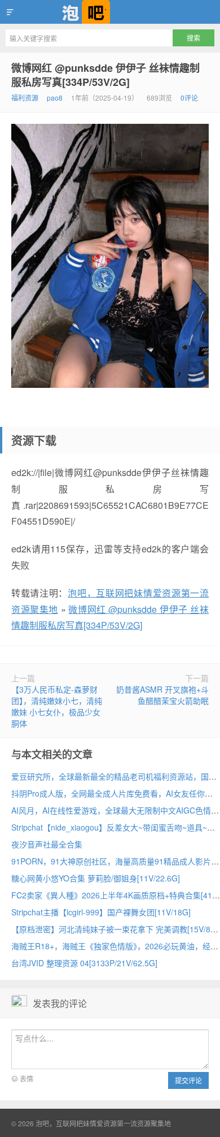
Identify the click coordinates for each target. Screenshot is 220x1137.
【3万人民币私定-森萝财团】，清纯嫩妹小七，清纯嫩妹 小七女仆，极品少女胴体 (56, 706)
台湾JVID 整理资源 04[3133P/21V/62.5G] (84, 963)
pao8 (55, 97)
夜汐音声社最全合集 (46, 844)
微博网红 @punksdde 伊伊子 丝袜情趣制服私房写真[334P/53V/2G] (105, 74)
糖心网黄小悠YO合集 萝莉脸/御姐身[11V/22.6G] (95, 878)
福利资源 (24, 97)
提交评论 (188, 1080)
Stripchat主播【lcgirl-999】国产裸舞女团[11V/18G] (101, 912)
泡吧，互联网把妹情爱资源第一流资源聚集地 (110, 12)
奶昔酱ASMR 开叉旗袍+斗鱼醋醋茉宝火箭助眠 (162, 695)
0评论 (189, 97)
